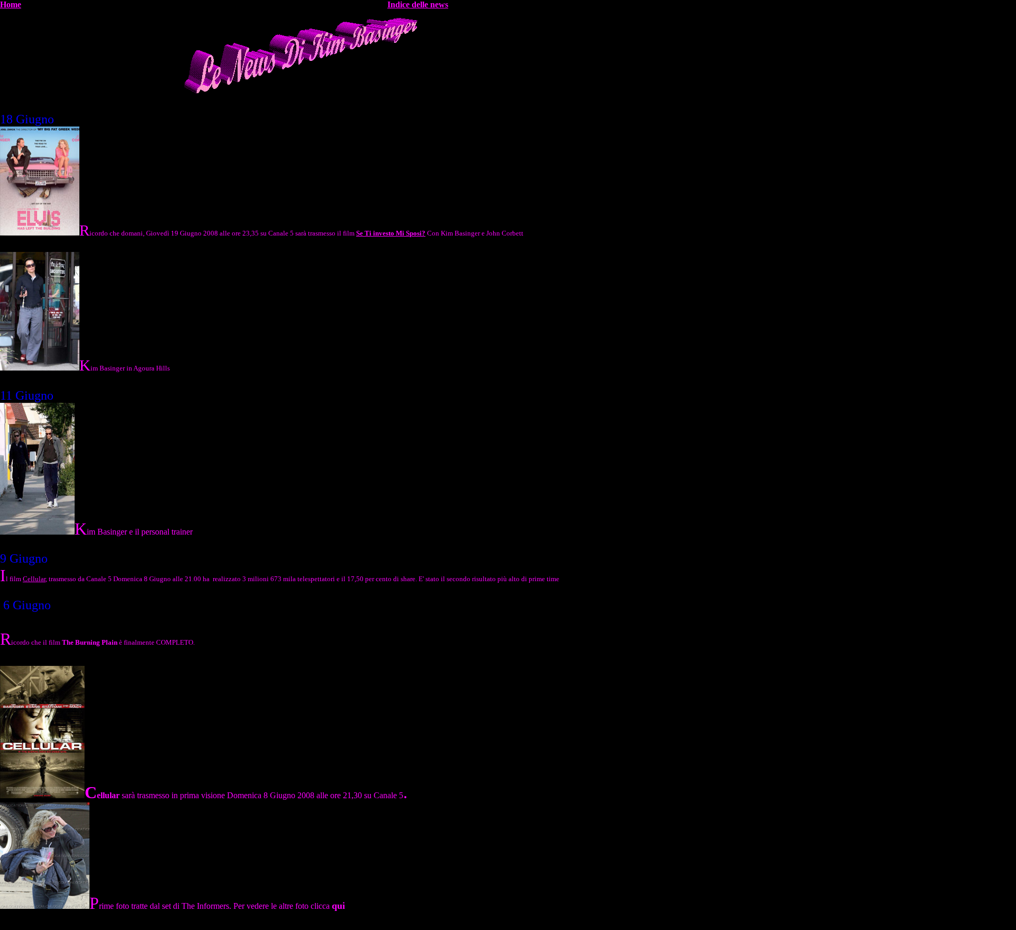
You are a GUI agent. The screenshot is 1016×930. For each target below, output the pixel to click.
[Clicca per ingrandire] (39, 366)
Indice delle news (417, 4)
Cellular (34, 579)
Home (10, 4)
